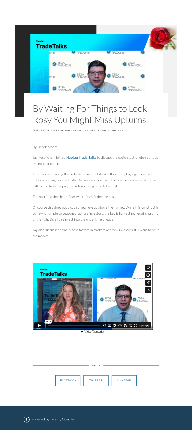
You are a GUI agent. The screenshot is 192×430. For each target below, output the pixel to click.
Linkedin (124, 380)
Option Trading (84, 130)
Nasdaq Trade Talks (81, 157)
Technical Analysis (110, 130)
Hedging (66, 130)
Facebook (68, 380)
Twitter (96, 380)
